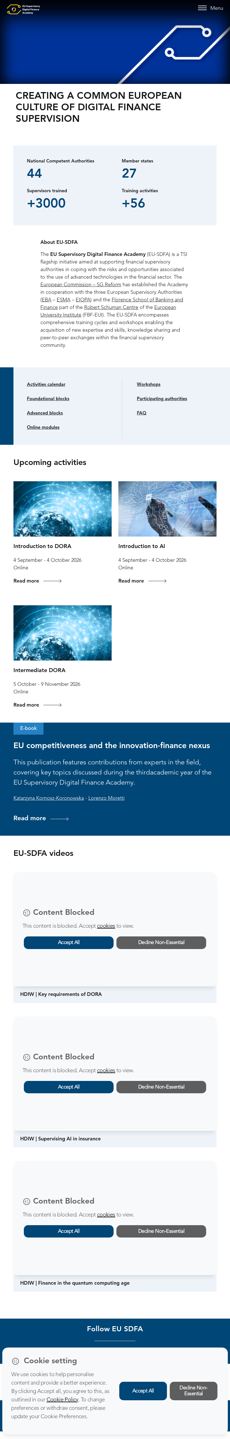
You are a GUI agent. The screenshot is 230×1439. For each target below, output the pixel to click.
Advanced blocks (45, 413)
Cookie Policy (62, 1400)
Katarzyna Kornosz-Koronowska (48, 798)
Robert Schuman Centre (111, 307)
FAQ (141, 413)
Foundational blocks (48, 399)
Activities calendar (46, 384)
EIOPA (83, 300)
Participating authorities (162, 399)
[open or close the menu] (203, 8)
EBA (46, 300)
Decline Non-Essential (161, 942)
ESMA (63, 300)
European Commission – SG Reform (80, 284)
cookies (106, 926)
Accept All (69, 942)
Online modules (43, 427)
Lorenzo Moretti (106, 798)
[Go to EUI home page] (23, 9)
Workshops (148, 384)
